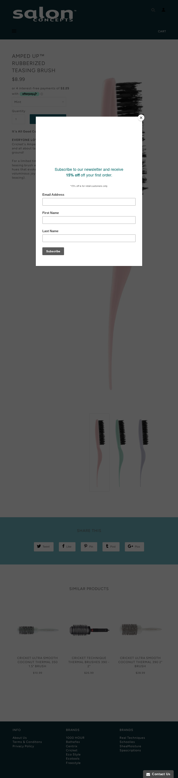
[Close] (141, 117)
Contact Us (160, 774)
